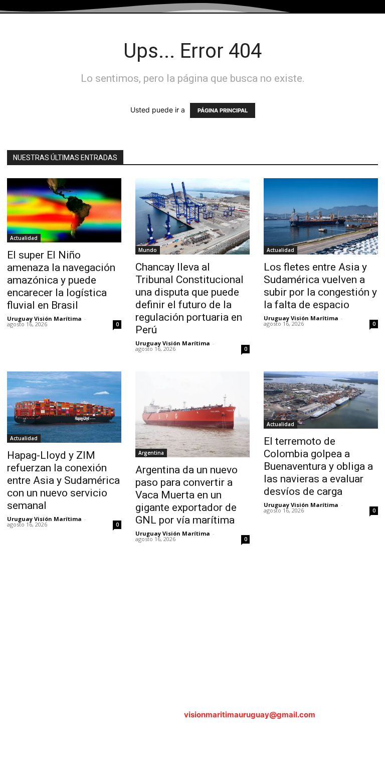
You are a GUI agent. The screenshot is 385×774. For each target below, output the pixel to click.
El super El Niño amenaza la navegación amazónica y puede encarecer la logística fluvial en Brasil (61, 280)
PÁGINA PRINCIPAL (223, 110)
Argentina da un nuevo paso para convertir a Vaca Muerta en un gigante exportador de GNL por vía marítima (186, 495)
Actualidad (24, 237)
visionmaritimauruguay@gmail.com (249, 714)
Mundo (147, 249)
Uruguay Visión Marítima (44, 318)
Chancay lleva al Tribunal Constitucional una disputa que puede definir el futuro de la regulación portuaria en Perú (189, 298)
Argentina (151, 452)
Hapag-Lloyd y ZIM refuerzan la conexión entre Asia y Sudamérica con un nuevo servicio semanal (63, 480)
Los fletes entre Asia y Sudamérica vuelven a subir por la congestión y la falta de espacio (320, 286)
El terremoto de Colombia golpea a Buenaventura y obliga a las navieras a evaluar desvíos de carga (318, 466)
